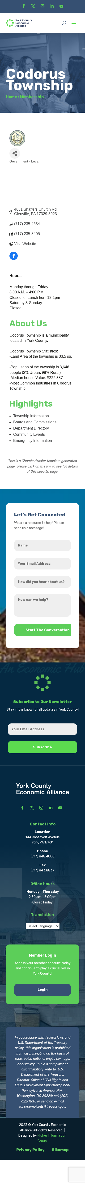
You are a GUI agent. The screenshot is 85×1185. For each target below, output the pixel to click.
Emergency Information (32, 441)
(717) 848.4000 (43, 856)
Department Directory (31, 428)
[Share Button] (14, 153)
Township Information (31, 416)
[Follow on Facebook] (23, 6)
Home (11, 97)
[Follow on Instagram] (42, 6)
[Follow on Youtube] (61, 6)
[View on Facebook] (13, 259)
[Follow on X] (33, 6)
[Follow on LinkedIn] (52, 6)
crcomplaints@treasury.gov (44, 1107)
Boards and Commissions (34, 422)
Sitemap (60, 1150)
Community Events (29, 434)
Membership (32, 97)
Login (43, 990)
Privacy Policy (30, 1150)
